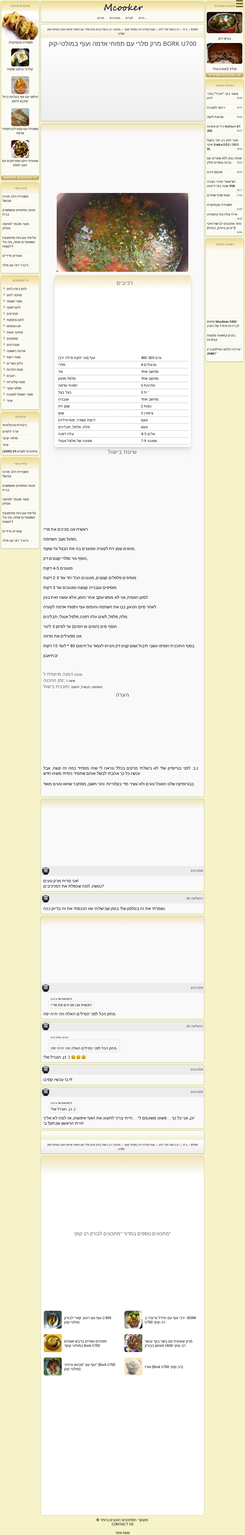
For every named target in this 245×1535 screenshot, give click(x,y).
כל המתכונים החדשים (20, 177)
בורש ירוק (224, 38)
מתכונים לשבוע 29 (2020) (20, 451)
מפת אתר (122, 1533)
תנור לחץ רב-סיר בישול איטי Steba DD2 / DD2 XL (223, 145)
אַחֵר (9, 400)
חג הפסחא (14, 326)
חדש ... (143, 18)
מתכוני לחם (14, 295)
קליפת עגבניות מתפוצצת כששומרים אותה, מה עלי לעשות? (19, 242)
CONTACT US (123, 1524)
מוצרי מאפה (14, 301)
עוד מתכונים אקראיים (225, 75)
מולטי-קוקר (14, 388)
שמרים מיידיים (12, 255)
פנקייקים (12, 314)
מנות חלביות (15, 369)
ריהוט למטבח (216, 107)
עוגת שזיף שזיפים (218, 195)
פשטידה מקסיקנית (219, 205)
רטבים (11, 376)
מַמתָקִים (12, 338)
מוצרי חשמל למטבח (20, 394)
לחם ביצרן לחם (17, 289)
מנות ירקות (14, 357)
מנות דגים (13, 345)
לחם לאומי (14, 307)
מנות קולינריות (16, 382)
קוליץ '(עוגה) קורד (224, 69)
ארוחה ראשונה (16, 351)
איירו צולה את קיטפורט (222, 214)
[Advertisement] (124, 83)
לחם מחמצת (15, 320)
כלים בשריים (15, 363)
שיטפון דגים (214, 172)
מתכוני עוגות (15, 332)
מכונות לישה (215, 117)
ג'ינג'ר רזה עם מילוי (15, 265)
